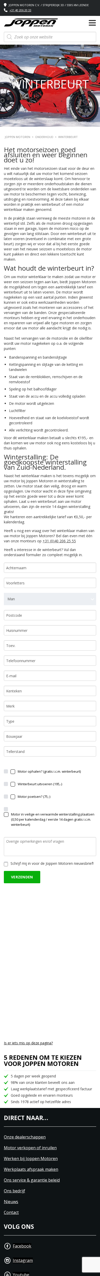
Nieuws (11, 1201)
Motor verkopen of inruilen (30, 1148)
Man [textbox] (11, 598)
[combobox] (50, 599)
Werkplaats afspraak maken (31, 1169)
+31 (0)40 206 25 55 (59, 540)
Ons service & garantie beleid (32, 1180)
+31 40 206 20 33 (20, 10)
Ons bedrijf (14, 1191)
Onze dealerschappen (25, 1137)
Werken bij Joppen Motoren (31, 1158)
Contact (11, 1212)
